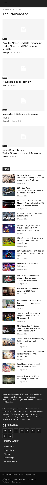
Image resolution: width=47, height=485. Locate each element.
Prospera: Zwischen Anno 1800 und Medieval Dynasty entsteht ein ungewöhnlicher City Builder (30, 177)
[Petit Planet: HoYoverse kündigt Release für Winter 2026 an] (9, 367)
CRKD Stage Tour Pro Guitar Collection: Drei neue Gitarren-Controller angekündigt (28, 328)
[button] (4, 480)
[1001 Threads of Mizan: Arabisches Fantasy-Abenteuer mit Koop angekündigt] (9, 354)
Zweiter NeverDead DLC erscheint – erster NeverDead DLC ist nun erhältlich (23, 46)
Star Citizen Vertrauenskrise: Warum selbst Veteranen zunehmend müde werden (28, 278)
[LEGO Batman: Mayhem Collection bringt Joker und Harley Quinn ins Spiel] (9, 254)
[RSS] (27, 430)
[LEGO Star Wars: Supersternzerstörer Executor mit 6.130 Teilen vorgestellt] (9, 191)
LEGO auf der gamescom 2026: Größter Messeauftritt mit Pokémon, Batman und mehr (29, 227)
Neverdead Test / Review (17, 81)
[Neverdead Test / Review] (23, 68)
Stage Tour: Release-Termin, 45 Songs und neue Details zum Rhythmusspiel (29, 315)
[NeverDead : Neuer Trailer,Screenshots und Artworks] (23, 136)
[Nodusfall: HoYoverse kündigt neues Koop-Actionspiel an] (9, 379)
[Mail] (21, 430)
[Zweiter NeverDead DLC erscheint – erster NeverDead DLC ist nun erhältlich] (23, 29)
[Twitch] (38, 430)
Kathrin (5, 157)
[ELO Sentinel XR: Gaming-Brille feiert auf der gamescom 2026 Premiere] (9, 303)
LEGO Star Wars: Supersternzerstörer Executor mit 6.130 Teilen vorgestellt (30, 190)
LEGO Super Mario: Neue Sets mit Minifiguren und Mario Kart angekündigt (30, 240)
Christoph (6, 53)
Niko (4, 85)
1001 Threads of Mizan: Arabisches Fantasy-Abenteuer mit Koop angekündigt (30, 353)
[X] (5, 436)
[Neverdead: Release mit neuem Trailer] (23, 100)
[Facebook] (10, 430)
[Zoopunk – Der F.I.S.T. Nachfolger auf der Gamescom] (9, 216)
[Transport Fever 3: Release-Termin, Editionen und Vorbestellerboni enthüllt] (9, 342)
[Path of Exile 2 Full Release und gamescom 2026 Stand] (9, 291)
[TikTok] (33, 430)
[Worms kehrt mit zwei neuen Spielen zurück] (9, 267)
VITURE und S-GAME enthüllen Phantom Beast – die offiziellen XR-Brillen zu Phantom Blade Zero (30, 203)
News (5, 39)
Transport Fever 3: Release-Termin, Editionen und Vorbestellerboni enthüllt (30, 341)
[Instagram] (16, 430)
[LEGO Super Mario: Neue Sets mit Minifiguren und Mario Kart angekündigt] (9, 241)
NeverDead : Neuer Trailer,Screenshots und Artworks (22, 152)
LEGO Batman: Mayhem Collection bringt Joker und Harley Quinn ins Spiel (30, 253)
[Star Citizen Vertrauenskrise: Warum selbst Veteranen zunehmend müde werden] (9, 279)
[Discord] (5, 430)
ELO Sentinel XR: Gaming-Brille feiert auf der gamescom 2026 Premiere (29, 303)
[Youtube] (10, 436)
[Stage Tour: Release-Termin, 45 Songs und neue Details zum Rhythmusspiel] (9, 316)
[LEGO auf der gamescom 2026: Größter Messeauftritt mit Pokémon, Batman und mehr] (9, 228)
